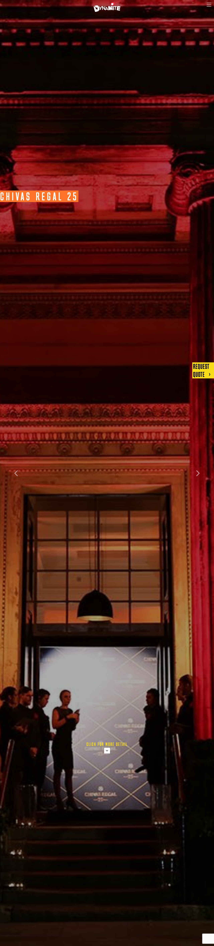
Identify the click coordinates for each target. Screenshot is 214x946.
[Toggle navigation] (209, 5)
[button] (16, 473)
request (201, 370)
